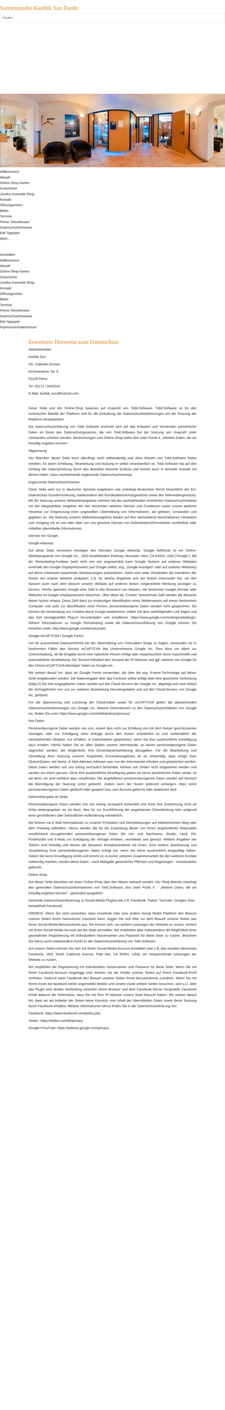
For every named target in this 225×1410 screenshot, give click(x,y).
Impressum (8, 327)
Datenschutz (27, 327)
